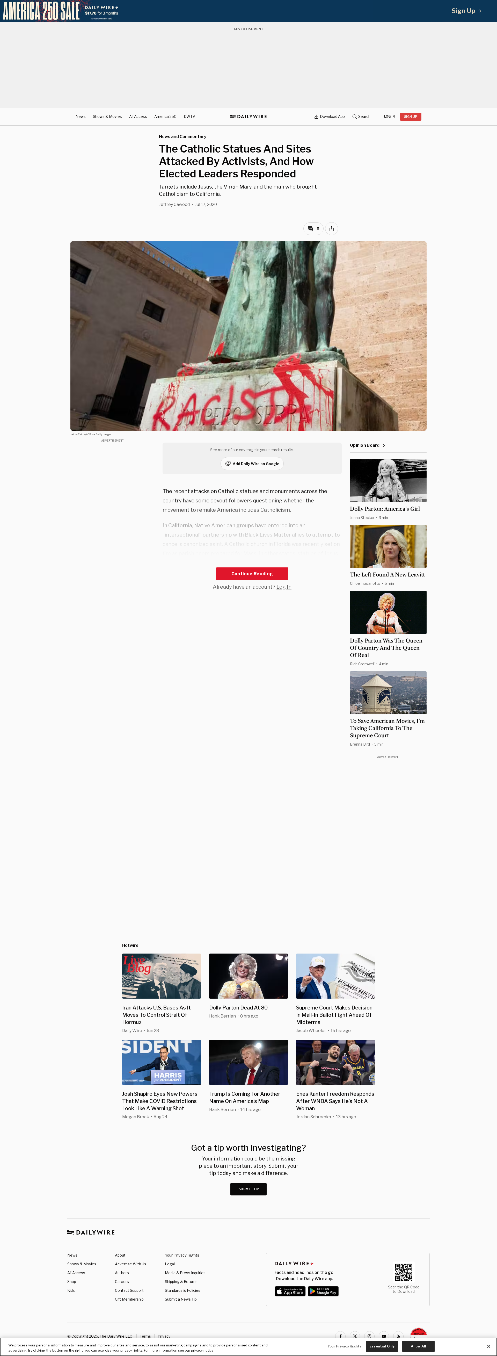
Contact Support (129, 1290)
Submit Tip (249, 1189)
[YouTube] (384, 1336)
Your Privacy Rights (182, 1255)
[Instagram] (369, 1336)
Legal (170, 1264)
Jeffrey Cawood (174, 204)
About (120, 1255)
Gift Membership (129, 1299)
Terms (145, 1336)
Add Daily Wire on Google (256, 463)
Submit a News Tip (181, 1299)
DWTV (189, 116)
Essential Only (381, 1346)
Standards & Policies (182, 1290)
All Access (138, 116)
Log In (283, 587)
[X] (355, 1336)
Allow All (418, 1346)
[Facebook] (340, 1336)
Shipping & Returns (181, 1281)
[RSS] (398, 1336)
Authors (122, 1273)
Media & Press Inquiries (185, 1273)
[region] (248, 1347)
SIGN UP (410, 117)
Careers (122, 1281)
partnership (217, 535)
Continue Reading (252, 573)
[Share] (331, 228)
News (81, 116)
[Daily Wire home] (248, 116)
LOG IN (389, 116)
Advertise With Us (130, 1264)
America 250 (165, 116)
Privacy (164, 1336)
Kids (71, 1290)
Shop (71, 1281)
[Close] (488, 1346)
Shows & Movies (107, 116)
